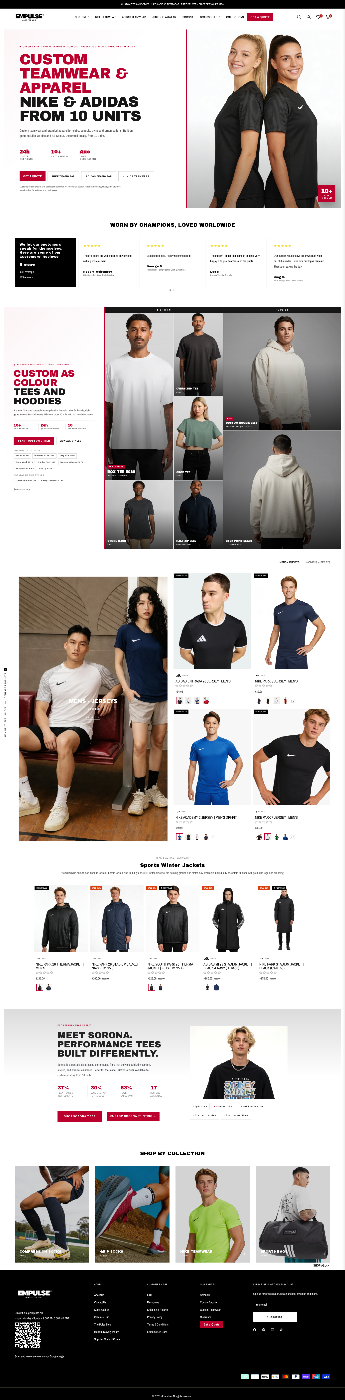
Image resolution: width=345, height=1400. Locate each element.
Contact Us (100, 1302)
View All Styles (70, 441)
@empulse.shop (22, 489)
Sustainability (101, 1310)
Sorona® (205, 1295)
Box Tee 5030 (22, 456)
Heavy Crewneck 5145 (52, 481)
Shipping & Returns (157, 1310)
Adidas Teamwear (99, 176)
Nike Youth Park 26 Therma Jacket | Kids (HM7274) (170, 966)
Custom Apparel (208, 1302)
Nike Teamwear (63, 176)
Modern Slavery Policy (106, 1332)
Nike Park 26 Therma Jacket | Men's (60, 966)
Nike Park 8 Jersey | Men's (276, 681)
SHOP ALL (93, 717)
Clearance (205, 1317)
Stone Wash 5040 (24, 462)
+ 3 (292, 700)
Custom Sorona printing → (133, 1116)
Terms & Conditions (158, 1324)
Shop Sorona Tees (79, 1116)
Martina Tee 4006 (46, 462)
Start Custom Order (34, 441)
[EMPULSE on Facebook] (255, 1329)
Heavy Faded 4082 (25, 469)
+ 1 (213, 837)
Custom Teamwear (210, 1310)
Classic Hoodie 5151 (26, 481)
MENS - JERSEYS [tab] (289, 562)
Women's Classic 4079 (71, 462)
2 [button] (173, 290)
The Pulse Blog (102, 1324)
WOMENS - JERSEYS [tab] (318, 562)
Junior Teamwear (136, 176)
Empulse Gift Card (157, 1332)
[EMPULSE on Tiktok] (282, 1329)
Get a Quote (32, 176)
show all (172, 998)
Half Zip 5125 (45, 469)
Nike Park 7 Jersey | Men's (276, 817)
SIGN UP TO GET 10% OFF (5, 722)
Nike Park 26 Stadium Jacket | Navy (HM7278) (116, 966)
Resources (153, 1302)
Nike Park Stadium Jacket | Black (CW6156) (281, 966)
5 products (93, 709)
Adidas (184, 675)
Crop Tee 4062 (67, 456)
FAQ (149, 1295)
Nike (263, 675)
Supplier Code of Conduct (108, 1339)
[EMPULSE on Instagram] (273, 1329)
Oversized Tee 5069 (44, 456)
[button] (299, 17)
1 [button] (170, 290)
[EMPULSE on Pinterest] (264, 1329)
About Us (99, 1295)
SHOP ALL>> (321, 1265)
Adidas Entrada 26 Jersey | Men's (203, 681)
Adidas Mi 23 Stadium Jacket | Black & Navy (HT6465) (227, 966)
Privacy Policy (154, 1317)
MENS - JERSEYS (93, 701)
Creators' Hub (101, 1317)
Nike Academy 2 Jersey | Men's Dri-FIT (206, 817)
